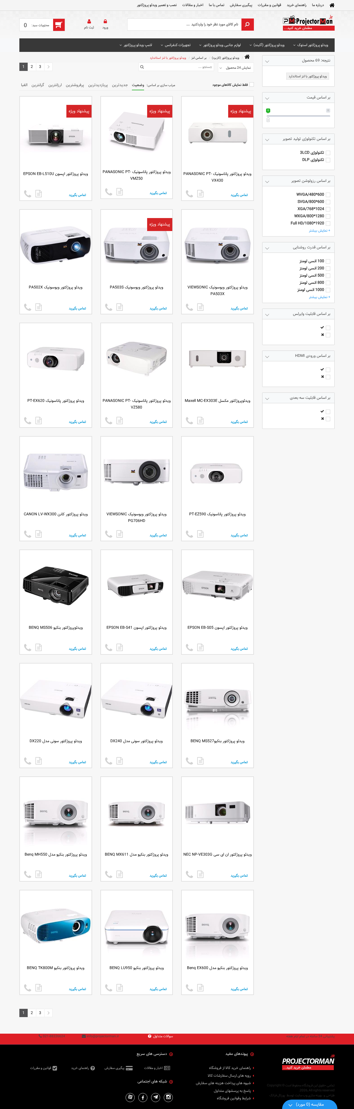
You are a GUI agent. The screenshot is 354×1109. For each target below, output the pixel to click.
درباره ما (318, 5)
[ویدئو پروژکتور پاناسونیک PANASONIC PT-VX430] (200, 193)
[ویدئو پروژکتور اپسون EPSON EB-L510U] (38, 193)
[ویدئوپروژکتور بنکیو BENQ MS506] (38, 647)
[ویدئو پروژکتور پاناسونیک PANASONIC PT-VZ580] (119, 420)
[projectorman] (308, 24)
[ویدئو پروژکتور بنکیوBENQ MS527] (200, 761)
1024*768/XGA (311, 209)
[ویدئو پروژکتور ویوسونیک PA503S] (119, 307)
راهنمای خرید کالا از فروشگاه (230, 1068)
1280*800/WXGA (309, 216)
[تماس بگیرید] (189, 194)
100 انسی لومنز (312, 261)
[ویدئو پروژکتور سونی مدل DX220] (38, 761)
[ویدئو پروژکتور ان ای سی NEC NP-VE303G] (200, 874)
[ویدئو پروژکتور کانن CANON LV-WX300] (38, 534)
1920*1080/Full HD (307, 223)
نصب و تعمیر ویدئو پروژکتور (157, 5)
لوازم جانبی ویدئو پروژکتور (222, 45)
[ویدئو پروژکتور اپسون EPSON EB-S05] (200, 647)
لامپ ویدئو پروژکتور (138, 45)
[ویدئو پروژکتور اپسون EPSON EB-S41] (119, 647)
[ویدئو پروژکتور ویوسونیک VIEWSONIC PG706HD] (119, 534)
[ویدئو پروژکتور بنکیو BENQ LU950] (119, 987)
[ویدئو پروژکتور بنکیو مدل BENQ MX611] (119, 874)
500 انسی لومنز (312, 275)
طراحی (330, 1095)
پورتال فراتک (277, 1095)
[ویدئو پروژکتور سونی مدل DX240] (119, 761)
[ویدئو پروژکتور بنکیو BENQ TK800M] (38, 987)
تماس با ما (216, 5)
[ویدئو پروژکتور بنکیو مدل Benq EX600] (200, 987)
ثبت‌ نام (89, 27)
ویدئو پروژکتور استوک (312, 45)
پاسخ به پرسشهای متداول (232, 1091)
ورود (105, 27)
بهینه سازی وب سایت (308, 1095)
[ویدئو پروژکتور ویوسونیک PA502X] (38, 307)
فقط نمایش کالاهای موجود (230, 84)
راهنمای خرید (296, 5)
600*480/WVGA (310, 195)
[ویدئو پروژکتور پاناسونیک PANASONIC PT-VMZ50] (119, 191)
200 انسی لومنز (312, 268)
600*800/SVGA (311, 202)
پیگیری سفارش (241, 5)
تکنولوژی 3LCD (312, 153)
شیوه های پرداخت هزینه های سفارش (223, 1083)
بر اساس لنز (199, 57)
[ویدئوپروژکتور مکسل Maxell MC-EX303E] (200, 420)
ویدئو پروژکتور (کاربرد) (225, 57)
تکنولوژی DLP (313, 160)
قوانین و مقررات (269, 5)
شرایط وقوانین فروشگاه (234, 1098)
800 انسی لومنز (312, 283)
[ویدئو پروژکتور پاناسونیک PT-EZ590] (200, 534)
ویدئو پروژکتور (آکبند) (269, 45)
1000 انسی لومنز (310, 290)
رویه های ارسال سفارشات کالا (229, 1076)
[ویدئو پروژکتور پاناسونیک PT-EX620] (38, 420)
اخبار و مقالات (192, 5)
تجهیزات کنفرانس (178, 45)
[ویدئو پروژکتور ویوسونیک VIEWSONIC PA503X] (200, 307)
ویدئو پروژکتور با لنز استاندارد (168, 57)
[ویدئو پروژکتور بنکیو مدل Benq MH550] (38, 874)
